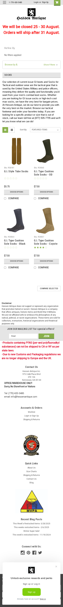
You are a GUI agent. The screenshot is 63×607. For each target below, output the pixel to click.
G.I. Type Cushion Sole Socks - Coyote (46, 242)
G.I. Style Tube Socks (16, 171)
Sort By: (23, 129)
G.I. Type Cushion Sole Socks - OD (44, 173)
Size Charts (31, 471)
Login (36, 2)
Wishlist (31, 412)
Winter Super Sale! (31, 531)
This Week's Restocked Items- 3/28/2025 (31, 523)
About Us (31, 468)
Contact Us (31, 479)
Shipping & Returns (31, 419)
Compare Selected (49, 288)
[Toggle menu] (4, 4)
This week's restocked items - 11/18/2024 (32, 535)
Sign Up (45, 2)
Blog (32, 483)
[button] (31, 65)
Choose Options (16, 192)
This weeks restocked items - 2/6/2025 (31, 527)
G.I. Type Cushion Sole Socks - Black (15, 242)
